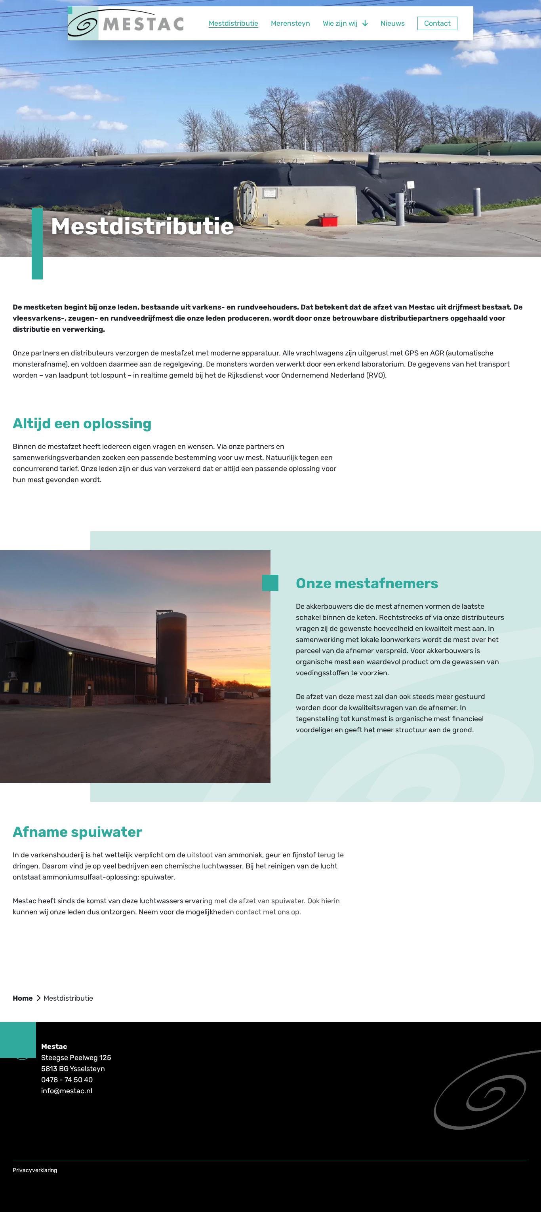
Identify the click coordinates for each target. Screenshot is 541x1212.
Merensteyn (290, 23)
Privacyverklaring (35, 1170)
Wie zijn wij (340, 23)
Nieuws (393, 23)
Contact (437, 23)
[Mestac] (127, 23)
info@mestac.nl (66, 1091)
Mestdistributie (233, 23)
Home (23, 998)
